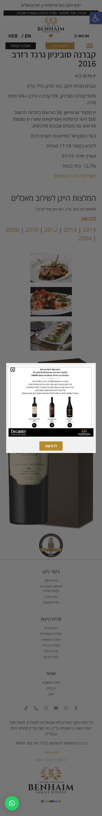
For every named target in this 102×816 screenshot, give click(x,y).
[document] (51, 408)
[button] (12, 803)
